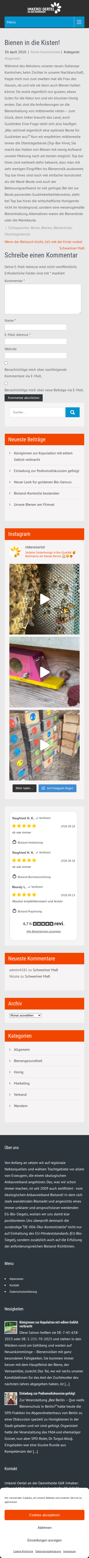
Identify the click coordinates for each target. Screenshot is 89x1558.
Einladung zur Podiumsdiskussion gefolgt (46, 470)
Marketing (22, 1083)
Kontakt (14, 1285)
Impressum (69, 1551)
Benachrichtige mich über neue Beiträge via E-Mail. (44, 390)
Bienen (46, 227)
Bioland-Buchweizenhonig (34, 877)
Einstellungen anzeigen (44, 1540)
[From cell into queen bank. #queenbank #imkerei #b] (44, 599)
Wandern (21, 1105)
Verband (20, 1094)
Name (10, 320)
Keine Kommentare (45, 52)
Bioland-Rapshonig (30, 911)
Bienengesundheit (28, 1060)
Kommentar (15, 280)
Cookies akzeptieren (44, 1515)
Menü (11, 22)
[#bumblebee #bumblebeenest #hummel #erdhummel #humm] (44, 672)
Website (11, 349)
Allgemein (13, 58)
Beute (35, 227)
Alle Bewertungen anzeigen (43, 931)
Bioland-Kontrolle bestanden (36, 493)
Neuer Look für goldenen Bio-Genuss (43, 482)
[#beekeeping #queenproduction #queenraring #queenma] (44, 745)
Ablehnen (45, 1528)
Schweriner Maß (71, 248)
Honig (19, 1072)
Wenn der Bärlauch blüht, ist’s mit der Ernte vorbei (43, 241)
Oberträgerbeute (17, 234)
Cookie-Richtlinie (23, 1551)
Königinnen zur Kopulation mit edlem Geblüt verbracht (43, 456)
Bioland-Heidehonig (30, 842)
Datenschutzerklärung (48, 1551)
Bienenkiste (63, 227)
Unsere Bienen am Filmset (34, 504)
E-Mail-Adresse (18, 334)
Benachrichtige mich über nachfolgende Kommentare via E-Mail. (36, 372)
